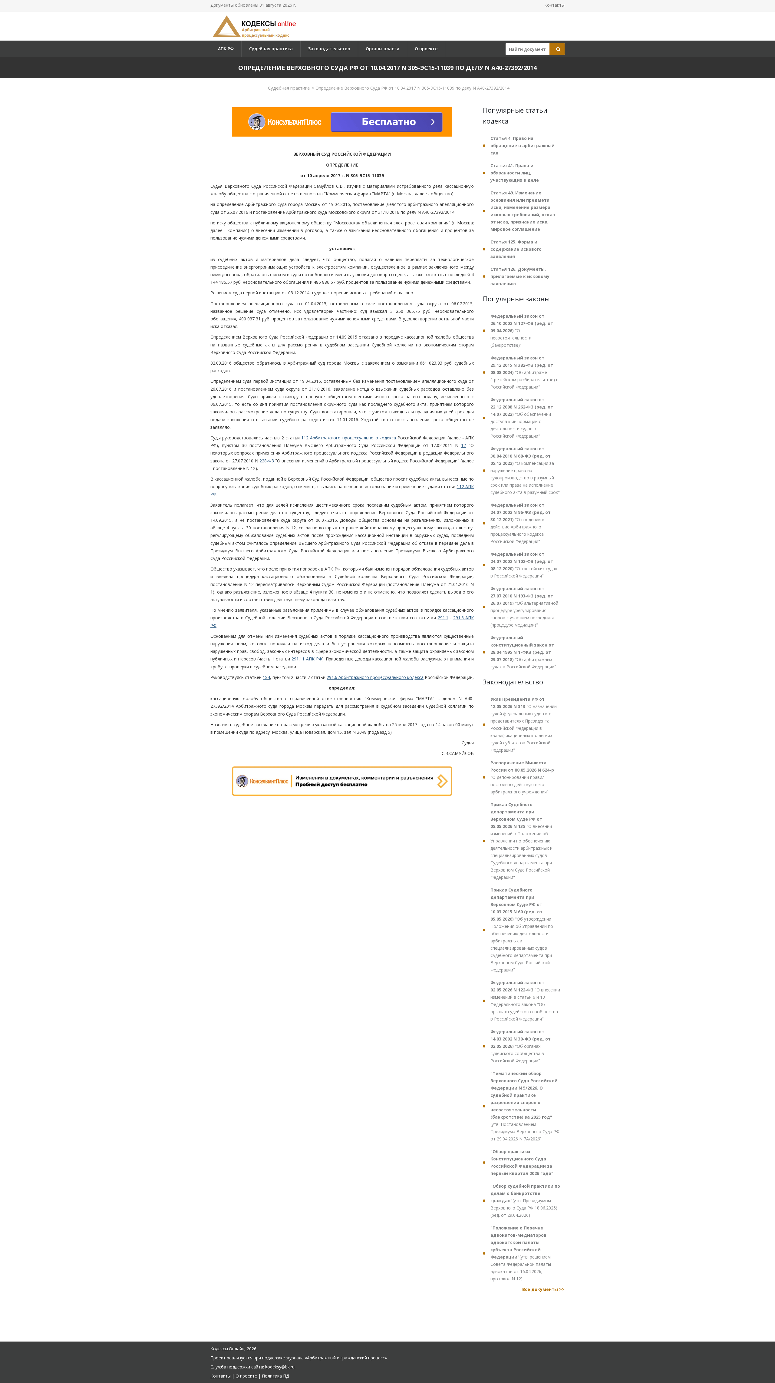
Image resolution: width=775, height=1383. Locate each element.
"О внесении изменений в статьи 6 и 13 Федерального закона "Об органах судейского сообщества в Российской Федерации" (525, 1001)
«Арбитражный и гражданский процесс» (346, 1358)
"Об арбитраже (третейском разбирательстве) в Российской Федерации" (524, 372)
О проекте (426, 48)
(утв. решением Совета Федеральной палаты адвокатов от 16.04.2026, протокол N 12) (520, 1253)
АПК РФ (226, 48)
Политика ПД (275, 1376)
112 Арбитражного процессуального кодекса (348, 438)
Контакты (554, 5)
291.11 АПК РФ (307, 659)
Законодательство (329, 48)
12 (463, 445)
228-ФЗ (266, 461)
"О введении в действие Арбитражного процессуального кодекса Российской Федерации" (520, 523)
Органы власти (382, 48)
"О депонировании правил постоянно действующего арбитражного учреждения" (522, 777)
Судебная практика (271, 48)
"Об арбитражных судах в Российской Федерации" (523, 652)
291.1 (443, 617)
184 (266, 677)
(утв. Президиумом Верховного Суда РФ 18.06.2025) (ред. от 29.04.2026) (525, 1200)
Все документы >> (543, 1289)
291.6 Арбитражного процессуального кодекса (375, 677)
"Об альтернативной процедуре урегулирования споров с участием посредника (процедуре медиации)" (524, 607)
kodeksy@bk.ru (280, 1367)
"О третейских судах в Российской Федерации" (523, 565)
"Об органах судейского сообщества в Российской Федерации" (520, 1046)
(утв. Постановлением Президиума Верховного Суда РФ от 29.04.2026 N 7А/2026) (524, 1106)
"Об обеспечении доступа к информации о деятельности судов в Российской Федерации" (521, 418)
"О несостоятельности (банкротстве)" (521, 330)
